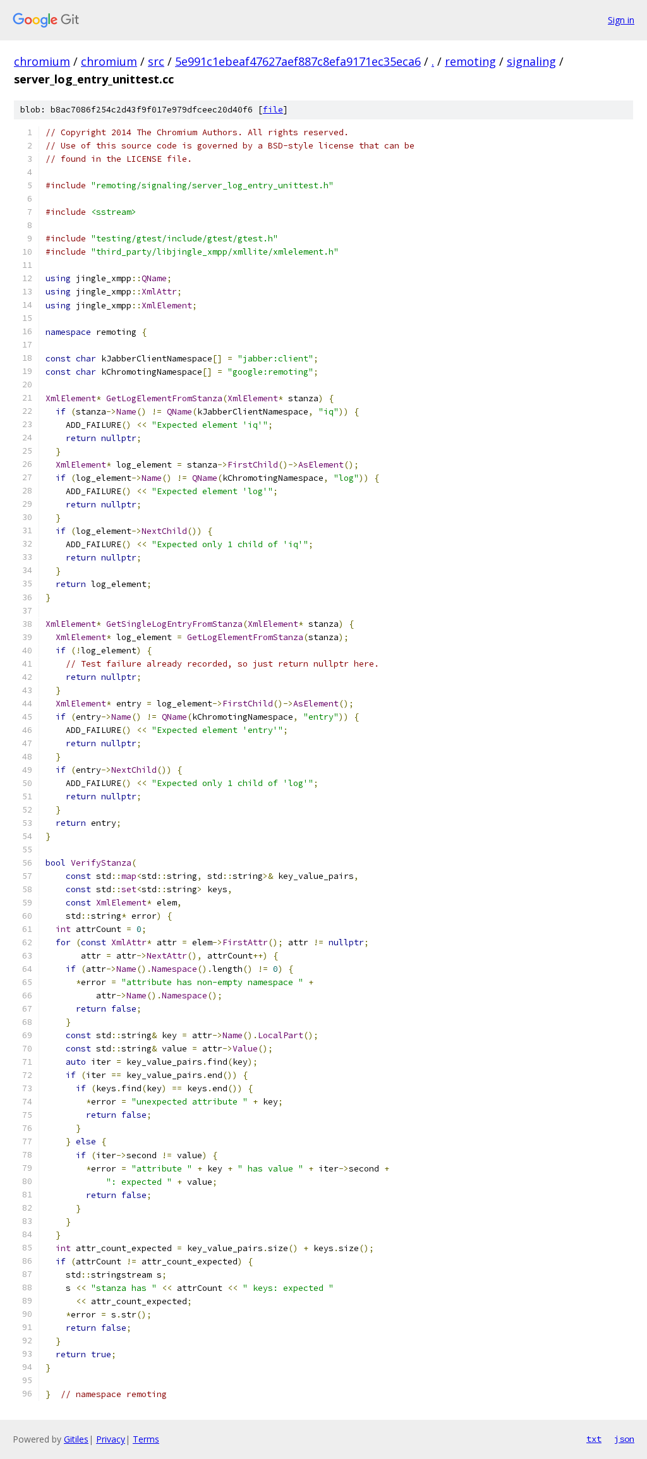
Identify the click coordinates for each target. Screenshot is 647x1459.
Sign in (621, 20)
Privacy (110, 1439)
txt (594, 1438)
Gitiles (76, 1439)
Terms (146, 1439)
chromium (42, 61)
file (273, 109)
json (624, 1438)
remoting (470, 61)
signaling (531, 61)
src (156, 61)
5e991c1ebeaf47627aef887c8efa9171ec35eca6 (298, 61)
